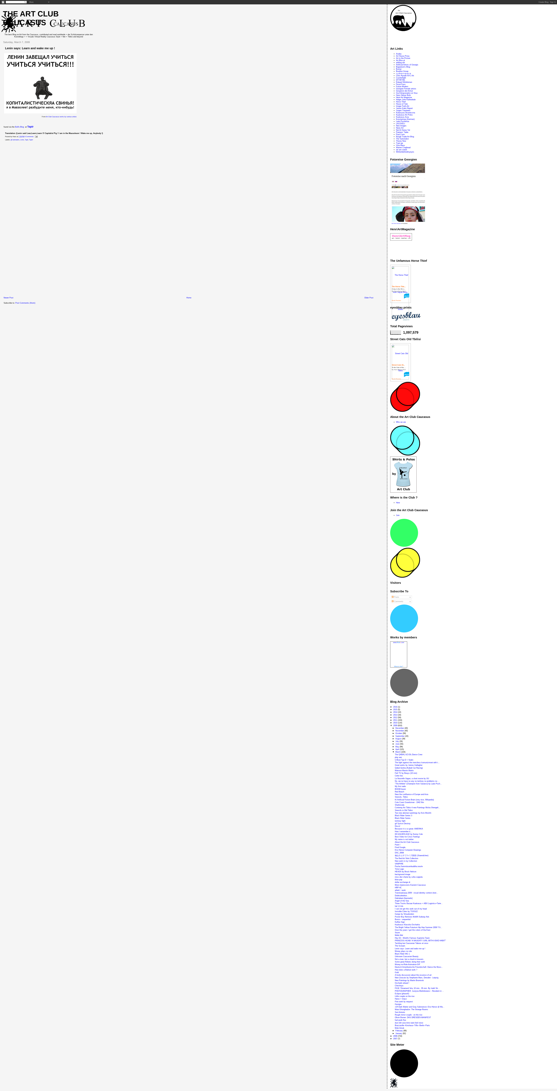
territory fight (400, 821)
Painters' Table (402, 132)
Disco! (397, 826)
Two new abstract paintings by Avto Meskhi (413, 813)
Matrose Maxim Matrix (404, 770)
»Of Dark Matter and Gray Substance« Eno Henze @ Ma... (419, 1007)
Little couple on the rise (404, 996)
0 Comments (29, 136)
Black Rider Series (402, 818)
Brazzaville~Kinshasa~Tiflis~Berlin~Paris (412, 1025)
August (398, 739)
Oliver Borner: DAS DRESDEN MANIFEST (413, 1017)
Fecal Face (400, 84)
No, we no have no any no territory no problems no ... (417, 781)
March (398, 752)
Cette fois (399, 776)
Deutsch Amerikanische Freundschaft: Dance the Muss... (419, 967)
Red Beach (399, 792)
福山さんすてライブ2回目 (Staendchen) (411, 855)
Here (398, 503)
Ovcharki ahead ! (402, 983)
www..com (398, 642)
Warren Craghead (403, 147)
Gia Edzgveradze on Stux (407, 93)
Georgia (398, 1004)
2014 (395, 712)
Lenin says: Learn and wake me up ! (30, 48)
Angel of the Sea (402, 901)
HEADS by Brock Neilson (405, 872)
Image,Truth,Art (402, 106)
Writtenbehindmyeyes (405, 152)
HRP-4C (398, 887)
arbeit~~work (400, 890)
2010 (395, 723)
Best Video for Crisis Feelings (407, 837)
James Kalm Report (404, 108)
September (400, 736)
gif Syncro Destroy (402, 823)
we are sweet (401, 150)
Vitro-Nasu (400, 145)
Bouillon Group (402, 71)
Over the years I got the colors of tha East (412, 930)
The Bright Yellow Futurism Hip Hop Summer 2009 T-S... (418, 927)
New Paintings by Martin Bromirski (409, 980)
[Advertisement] (53, 293)
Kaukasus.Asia (402, 117)
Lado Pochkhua (402, 121)
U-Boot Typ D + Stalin (404, 760)
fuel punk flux (400, 1020)
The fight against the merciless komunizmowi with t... (417, 762)
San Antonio (400, 1012)
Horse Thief (401, 102)
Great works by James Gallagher (408, 765)
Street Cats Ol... (398, 365)
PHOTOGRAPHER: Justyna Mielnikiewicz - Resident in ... (419, 991)
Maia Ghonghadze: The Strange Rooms (411, 1009)
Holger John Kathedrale (406, 99)
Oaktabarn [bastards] (404, 898)
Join (397, 515)
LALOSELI (400, 123)
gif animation (15, 140)
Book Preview (396, 300)
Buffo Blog (19, 127)
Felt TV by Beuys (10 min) (406, 773)
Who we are (401, 422)
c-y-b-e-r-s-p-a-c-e (403, 73)
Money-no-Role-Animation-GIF (407, 964)
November (400, 731)
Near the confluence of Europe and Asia (411, 794)
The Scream (400, 946)
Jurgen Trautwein (403, 110)
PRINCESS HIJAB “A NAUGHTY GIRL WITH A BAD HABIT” (420, 941)
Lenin (22, 140)
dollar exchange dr (402, 882)
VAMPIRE (399, 864)
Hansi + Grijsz (401, 999)
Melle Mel (399, 935)
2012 (395, 717)
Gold (397, 972)
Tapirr (31, 140)
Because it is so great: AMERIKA (409, 829)
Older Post (368, 298)
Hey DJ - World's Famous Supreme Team (412, 938)
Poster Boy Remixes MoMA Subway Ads (412, 917)
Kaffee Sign (400, 922)
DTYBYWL (400, 80)
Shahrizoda (399, 805)
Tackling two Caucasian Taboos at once (411, 943)
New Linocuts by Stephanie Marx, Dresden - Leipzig (416, 978)
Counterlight (401, 78)
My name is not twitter (404, 839)
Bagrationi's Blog (403, 67)
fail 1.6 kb (399, 906)
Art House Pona (402, 56)
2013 (395, 715)
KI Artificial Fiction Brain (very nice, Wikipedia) (414, 800)
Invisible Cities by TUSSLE (406, 911)
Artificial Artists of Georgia (407, 65)
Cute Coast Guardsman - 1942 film (409, 802)
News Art (400, 128)
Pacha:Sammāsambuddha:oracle (409, 866)
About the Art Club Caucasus (407, 842)
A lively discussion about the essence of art (413, 975)
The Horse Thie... (399, 287)
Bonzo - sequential (402, 919)
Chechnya (399, 986)
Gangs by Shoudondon (404, 914)
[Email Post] (36, 136)
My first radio (400, 786)
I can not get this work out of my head (411, 909)
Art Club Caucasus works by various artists (61, 117)
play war (398, 757)
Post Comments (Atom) (25, 303)
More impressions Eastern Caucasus (410, 885)
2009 (395, 725)
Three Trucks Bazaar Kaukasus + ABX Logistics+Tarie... (419, 903)
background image (402, 874)
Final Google (400, 847)
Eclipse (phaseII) (402, 994)
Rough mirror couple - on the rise (408, 1015)
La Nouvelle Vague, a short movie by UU (412, 778)
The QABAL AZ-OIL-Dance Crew (408, 754)
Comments (398, 601)
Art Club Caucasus (396, 223)
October (399, 733)
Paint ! (397, 845)
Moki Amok (399, 1028)
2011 (395, 720)
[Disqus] (188, 180)
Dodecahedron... (402, 895)
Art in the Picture (403, 58)
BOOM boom (400, 789)
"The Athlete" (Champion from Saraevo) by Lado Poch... (418, 784)
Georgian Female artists (406, 89)
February (399, 1031)
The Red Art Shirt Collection (406, 858)
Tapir (30, 126)
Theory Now (401, 141)
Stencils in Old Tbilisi (404, 810)
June (397, 744)
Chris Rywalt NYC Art (405, 76)
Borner (399, 69)
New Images (401, 126)
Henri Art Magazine (404, 97)
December (400, 728)
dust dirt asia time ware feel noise (409, 1023)
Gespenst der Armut (404, 91)
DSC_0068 (399, 853)
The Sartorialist (402, 139)
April (397, 749)
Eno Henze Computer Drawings (408, 850)
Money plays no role (403, 951)
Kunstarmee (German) (405, 119)
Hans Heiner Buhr (403, 95)
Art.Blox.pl (400, 60)
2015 (395, 709)
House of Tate (402, 104)
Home (188, 298)
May (397, 747)
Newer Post (8, 298)
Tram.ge (399, 143)
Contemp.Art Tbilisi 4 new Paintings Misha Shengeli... (417, 807)
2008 (395, 1036)
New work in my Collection (406, 861)
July (397, 741)
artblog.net (400, 62)
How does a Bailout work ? (406, 970)
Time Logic (399, 869)
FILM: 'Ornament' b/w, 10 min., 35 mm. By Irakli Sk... (417, 988)
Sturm (397, 933)
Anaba (398, 54)
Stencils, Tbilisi (401, 797)
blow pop (398, 879)
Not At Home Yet (403, 130)
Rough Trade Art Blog (405, 137)
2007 (395, 1039)
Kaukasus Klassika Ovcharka (407, 925)
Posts (396, 597)
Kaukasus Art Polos (404, 115)
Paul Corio (400, 134)
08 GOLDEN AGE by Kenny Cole (409, 834)
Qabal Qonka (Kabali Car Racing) (409, 768)
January (399, 1033)
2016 (395, 707)
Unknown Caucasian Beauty (406, 956)
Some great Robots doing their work (410, 962)
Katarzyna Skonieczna (405, 113)
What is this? (398, 666)
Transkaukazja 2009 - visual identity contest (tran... (416, 893)
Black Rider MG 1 (402, 954)
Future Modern (402, 86)
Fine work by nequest (404, 1002)
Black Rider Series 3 (403, 815)
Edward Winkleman (404, 82)
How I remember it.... (404, 831)
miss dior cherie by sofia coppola (409, 877)
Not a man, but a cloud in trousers (409, 959)
